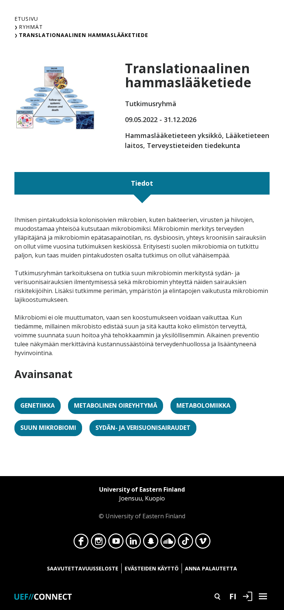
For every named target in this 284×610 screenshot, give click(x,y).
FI (232, 595)
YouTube (116, 543)
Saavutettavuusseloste (82, 568)
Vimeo (202, 543)
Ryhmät (31, 26)
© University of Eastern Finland (142, 502)
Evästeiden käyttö (152, 568)
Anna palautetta (211, 568)
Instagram (98, 543)
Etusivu (26, 18)
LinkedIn (133, 543)
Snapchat (150, 543)
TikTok (185, 543)
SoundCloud (168, 543)
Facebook (81, 543)
